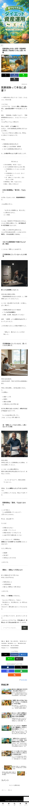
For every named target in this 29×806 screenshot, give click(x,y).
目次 (12, 161)
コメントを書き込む (14, 785)
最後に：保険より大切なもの (11, 184)
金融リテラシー (6, 647)
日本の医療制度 (15, 645)
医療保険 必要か (6, 645)
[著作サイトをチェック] (7, 667)
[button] (14, 79)
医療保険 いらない (13, 643)
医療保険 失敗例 (22, 643)
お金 (4, 641)
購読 (24, 627)
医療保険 (5, 643)
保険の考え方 (24, 641)
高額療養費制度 (15, 647)
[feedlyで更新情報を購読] (21, 671)
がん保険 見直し (15, 641)
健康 (8, 641)
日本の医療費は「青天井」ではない (13, 164)
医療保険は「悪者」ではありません (13, 181)
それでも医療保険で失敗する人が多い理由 (14, 166)
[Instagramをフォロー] (7, 671)
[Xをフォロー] (21, 667)
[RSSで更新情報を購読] (14, 674)
